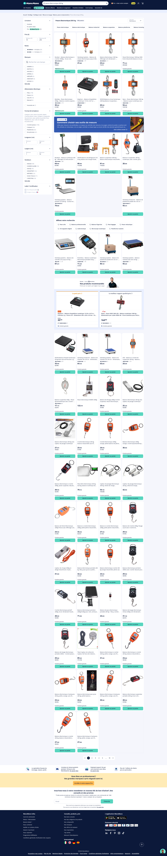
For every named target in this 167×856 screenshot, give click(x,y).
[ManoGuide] (163, 851)
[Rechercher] (44, 3)
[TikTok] (123, 833)
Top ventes (67, 832)
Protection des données (71, 853)
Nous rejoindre (27, 832)
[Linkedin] (106, 833)
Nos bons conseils (69, 817)
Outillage (30, 15)
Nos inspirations (69, 830)
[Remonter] (142, 845)
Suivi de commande (29, 817)
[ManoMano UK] (69, 842)
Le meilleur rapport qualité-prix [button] (120, 293)
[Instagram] (119, 833)
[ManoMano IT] (65, 842)
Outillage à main (37, 15)
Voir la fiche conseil (119, 129)
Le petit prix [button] (76, 293)
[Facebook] (110, 833)
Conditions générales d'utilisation (99, 853)
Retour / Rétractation (29, 819)
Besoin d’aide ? (27, 822)
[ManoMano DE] (73, 842)
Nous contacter (27, 825)
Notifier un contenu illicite (31, 827)
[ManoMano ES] (78, 842)
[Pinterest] (114, 833)
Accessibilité (135, 853)
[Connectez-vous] (138, 3)
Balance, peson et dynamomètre (61, 15)
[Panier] (143, 3)
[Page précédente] (85, 758)
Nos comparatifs (69, 822)
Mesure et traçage (47, 15)
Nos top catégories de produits (73, 819)
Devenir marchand (28, 830)
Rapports (127, 853)
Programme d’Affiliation (30, 835)
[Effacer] (107, 3)
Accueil (25, 15)
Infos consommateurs (116, 853)
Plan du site (47, 853)
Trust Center (83, 853)
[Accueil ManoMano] (31, 3)
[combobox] (135, 21)
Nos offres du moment (70, 827)
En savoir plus (100, 807)
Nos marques (68, 825)
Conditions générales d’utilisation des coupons (37, 838)
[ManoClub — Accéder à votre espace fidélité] (133, 3)
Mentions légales (57, 853)
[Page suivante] (113, 758)
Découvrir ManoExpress (71, 835)
